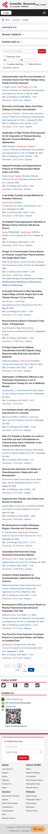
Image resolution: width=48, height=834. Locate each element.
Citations (27, 100)
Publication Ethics (33, 799)
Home (7, 20)
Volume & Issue (8, 818)
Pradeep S (23, 417)
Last (17, 670)
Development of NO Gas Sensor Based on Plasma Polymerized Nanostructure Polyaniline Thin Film (23, 607)
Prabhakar (30, 361)
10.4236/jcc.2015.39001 (17, 655)
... (36, 666)
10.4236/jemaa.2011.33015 (18, 595)
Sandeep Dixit (31, 559)
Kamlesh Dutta (19, 644)
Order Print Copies (10, 803)
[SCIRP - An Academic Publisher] (18, 4)
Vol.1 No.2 (37, 536)
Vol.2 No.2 (24, 562)
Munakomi (9, 328)
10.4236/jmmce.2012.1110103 (19, 156)
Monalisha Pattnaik (30, 176)
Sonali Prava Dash (28, 262)
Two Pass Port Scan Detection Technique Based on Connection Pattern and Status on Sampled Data (23, 637)
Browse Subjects (12, 34)
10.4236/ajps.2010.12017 (17, 542)
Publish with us (11, 42)
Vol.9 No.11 (21, 621)
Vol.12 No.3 (34, 483)
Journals (16, 20)
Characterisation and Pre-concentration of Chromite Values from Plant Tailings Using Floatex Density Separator (23, 80)
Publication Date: (13, 57)
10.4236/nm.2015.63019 (17, 338)
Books (4, 776)
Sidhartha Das (8, 450)
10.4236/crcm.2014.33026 (18, 516)
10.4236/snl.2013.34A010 (17, 272)
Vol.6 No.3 (30, 331)
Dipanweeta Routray (23, 450)
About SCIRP (33, 765)
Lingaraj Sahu (8, 390)
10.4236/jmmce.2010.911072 (19, 625)
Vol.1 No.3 (28, 235)
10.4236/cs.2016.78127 (17, 367)
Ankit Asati (31, 644)
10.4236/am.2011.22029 (17, 566)
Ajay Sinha (33, 479)
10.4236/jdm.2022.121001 (18, 460)
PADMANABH (11, 232)
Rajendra (9, 615)
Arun (7, 301)
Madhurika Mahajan (10, 585)
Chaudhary (12, 202)
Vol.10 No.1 (21, 120)
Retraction (30, 807)
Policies (30, 792)
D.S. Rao (33, 87)
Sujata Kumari (19, 479)
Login (6, 12)
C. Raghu (9, 87)
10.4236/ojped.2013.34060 (18, 427)
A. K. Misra (32, 615)
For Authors (31, 776)
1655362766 (10, 706)
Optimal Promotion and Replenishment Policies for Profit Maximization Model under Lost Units (21, 169)
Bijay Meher (10, 417)
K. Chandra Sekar (9, 532)
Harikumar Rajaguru (10, 361)
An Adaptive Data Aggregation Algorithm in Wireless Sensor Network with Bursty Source (24, 225)
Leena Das (33, 417)
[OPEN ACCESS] (40, 4)
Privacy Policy (32, 811)
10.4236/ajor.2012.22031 (17, 186)
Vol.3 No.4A (29, 265)
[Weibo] (37, 685)
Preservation (31, 803)
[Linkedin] (26, 685)
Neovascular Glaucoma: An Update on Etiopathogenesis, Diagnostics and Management (21, 472)
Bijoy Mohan (25, 328)
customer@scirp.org (13, 699)
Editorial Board (35, 64)
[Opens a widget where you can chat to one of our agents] (38, 829)
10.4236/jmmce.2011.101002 (19, 123)
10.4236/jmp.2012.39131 (17, 400)
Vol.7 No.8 (24, 364)
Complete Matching (15, 64)
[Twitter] (3, 685)
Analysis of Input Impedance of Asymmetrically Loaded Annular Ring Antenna (21, 578)
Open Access (31, 796)
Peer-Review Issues (34, 780)
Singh (21, 615)
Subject (5, 773)
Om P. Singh (18, 559)
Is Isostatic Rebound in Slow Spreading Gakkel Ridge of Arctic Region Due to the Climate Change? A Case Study (22, 294)
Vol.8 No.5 (21, 93)
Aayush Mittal (7, 506)
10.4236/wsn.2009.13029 (17, 242)
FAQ (4, 814)
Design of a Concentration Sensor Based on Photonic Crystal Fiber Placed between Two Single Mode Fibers (23, 254)
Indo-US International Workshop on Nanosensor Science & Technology (23, 281)
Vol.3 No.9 (29, 394)
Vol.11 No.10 (22, 153)
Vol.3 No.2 (38, 305)
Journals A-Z (7, 769)
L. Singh (19, 301)
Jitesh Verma (10, 262)
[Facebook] (15, 685)
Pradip (11, 176)
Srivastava (28, 532)
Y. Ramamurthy (27, 113)
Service (6, 792)
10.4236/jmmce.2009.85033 (18, 97)
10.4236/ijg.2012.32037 (17, 311)
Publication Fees (33, 784)
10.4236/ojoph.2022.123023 (18, 489)
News (4, 787)
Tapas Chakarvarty (28, 585)
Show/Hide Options (11, 68)
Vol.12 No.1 (31, 453)
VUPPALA (30, 232)
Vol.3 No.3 (35, 509)
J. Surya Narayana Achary (26, 390)
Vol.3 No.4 (29, 420)
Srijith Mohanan (8, 146)
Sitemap (5, 780)
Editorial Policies (33, 773)
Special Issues (32, 787)
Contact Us (6, 784)
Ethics (28, 769)
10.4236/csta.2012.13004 (17, 212)
